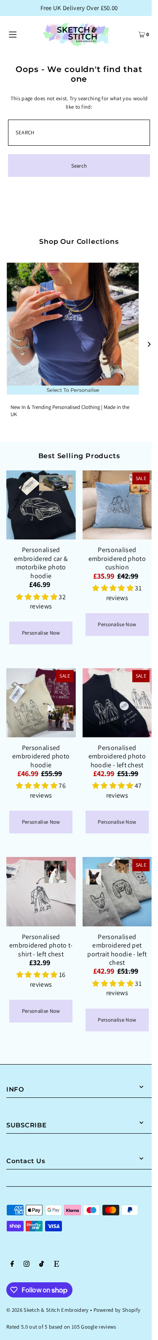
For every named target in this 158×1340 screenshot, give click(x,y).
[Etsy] (56, 1265)
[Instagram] (26, 1265)
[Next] (148, 344)
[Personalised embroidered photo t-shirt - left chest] (41, 891)
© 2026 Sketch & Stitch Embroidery (47, 1309)
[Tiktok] (41, 1265)
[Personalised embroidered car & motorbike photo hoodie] (41, 505)
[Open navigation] (20, 33)
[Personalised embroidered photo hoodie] (41, 702)
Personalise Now (41, 632)
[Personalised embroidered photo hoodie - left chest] (117, 702)
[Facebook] (12, 1265)
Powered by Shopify (117, 1309)
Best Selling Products (79, 455)
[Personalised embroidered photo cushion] (117, 505)
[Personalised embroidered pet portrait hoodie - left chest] (117, 891)
